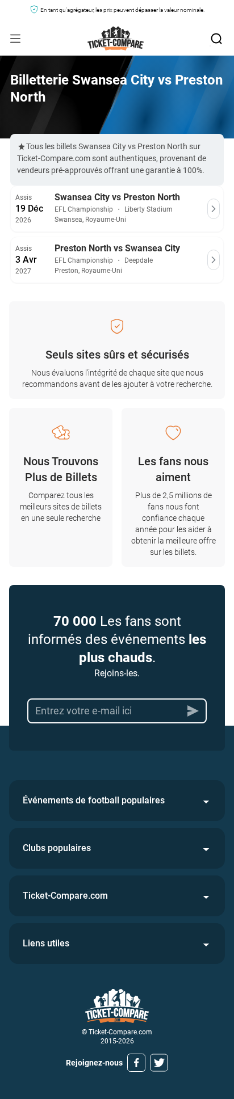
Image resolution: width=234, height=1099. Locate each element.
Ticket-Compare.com (65, 895)
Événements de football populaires (94, 800)
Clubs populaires (57, 848)
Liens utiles (46, 943)
